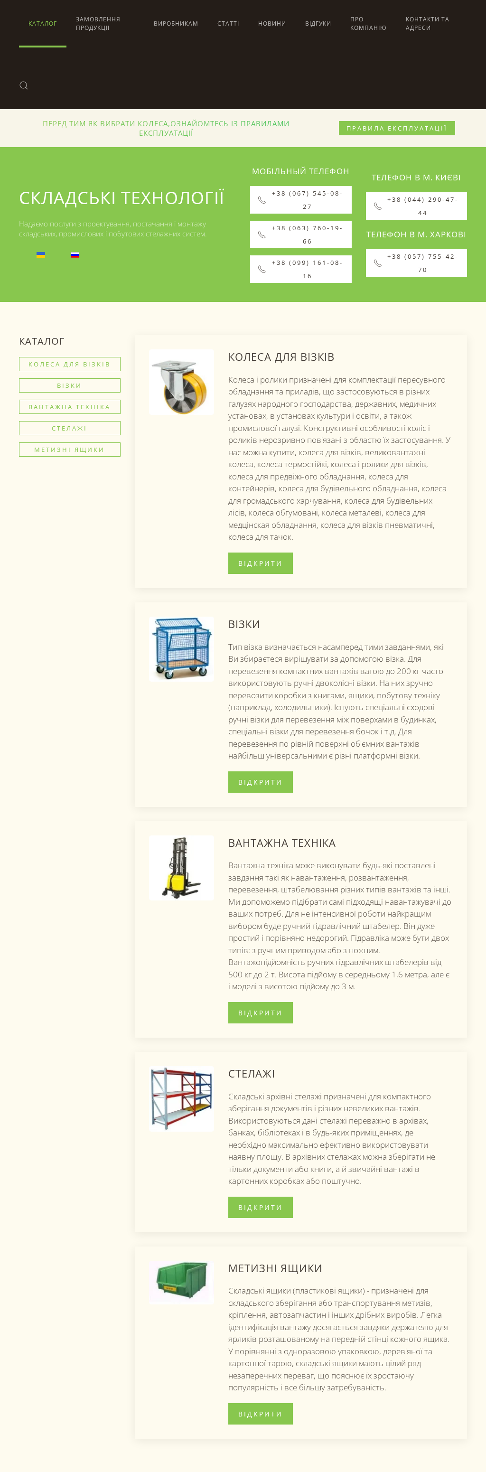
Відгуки (318, 23)
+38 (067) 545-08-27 (307, 200)
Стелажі (69, 428)
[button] (23, 85)
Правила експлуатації (397, 128)
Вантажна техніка (69, 407)
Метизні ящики (69, 449)
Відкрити (260, 563)
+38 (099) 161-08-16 (307, 269)
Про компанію (368, 23)
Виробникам (176, 23)
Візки (69, 385)
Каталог (42, 23)
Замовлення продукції (98, 23)
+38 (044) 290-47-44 (422, 206)
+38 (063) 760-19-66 (307, 234)
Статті (228, 23)
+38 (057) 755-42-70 (422, 263)
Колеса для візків (69, 364)
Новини (272, 23)
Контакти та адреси (427, 23)
